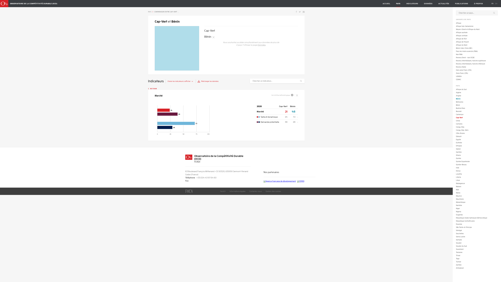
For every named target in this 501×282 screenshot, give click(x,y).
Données (428, 3)
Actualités (443, 3)
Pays (398, 3)
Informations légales (237, 191)
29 (294, 122)
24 (286, 117)
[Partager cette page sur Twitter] (300, 11)
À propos (478, 3)
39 (286, 122)
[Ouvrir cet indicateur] (296, 116)
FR (492, 3)
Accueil (386, 3)
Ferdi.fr (223, 191)
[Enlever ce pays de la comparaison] (213, 37)
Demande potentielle (270, 122)
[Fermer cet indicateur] (297, 95)
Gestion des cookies (273, 191)
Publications (461, 3)
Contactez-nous (255, 191)
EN (496, 3)
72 (294, 117)
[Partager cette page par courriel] (304, 11)
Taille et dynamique (269, 117)
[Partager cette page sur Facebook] (296, 11)
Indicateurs (412, 3)
